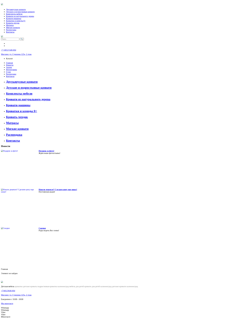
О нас (8, 72)
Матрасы (10, 25)
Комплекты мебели (14, 14)
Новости (9, 65)
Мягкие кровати (13, 27)
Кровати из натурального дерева (20, 16)
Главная (9, 63)
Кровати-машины (13, 18)
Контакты (10, 32)
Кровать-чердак (12, 23)
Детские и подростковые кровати (20, 12)
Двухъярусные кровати (16, 9)
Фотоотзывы (11, 70)
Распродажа (11, 30)
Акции (9, 67)
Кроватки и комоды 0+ (16, 21)
